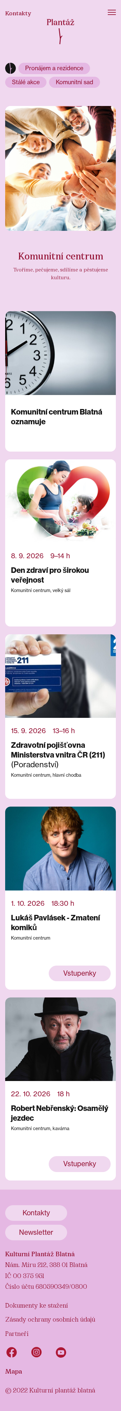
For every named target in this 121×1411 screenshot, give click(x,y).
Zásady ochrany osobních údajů (50, 1318)
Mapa (13, 1370)
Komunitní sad (74, 82)
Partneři (17, 1333)
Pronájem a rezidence (54, 68)
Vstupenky (79, 973)
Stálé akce (26, 82)
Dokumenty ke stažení (36, 1304)
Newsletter (36, 1232)
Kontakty (18, 13)
